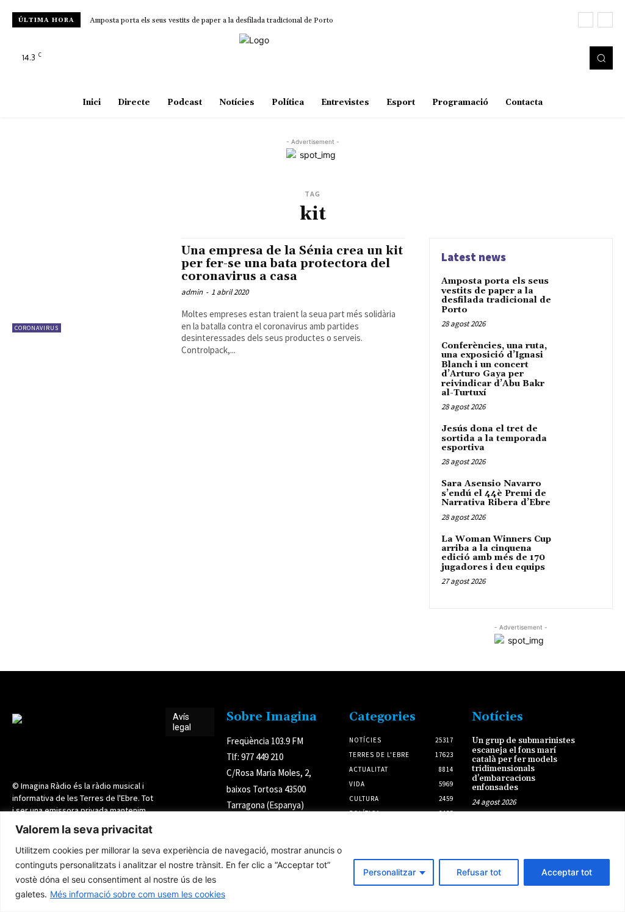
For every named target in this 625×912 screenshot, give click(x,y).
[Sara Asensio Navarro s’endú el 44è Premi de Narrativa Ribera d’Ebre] (580, 498)
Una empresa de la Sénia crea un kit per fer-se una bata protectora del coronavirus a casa (292, 263)
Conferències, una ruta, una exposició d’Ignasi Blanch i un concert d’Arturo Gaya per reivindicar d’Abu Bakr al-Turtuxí (494, 369)
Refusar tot (479, 872)
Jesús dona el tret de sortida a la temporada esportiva (494, 438)
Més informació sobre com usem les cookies (137, 894)
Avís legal (182, 722)
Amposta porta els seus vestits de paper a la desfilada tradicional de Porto (211, 20)
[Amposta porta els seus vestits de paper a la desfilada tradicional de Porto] (580, 295)
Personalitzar (389, 872)
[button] (601, 58)
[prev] (585, 19)
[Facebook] (534, 57)
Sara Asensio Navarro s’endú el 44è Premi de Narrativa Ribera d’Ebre (496, 493)
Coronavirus (37, 328)
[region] (312, 861)
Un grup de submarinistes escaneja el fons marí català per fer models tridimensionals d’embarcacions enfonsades (523, 764)
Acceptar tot (566, 872)
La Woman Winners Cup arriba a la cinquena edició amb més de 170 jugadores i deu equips (496, 553)
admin (192, 292)
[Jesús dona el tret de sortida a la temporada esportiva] (580, 443)
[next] (605, 19)
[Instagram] (551, 57)
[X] (568, 57)
